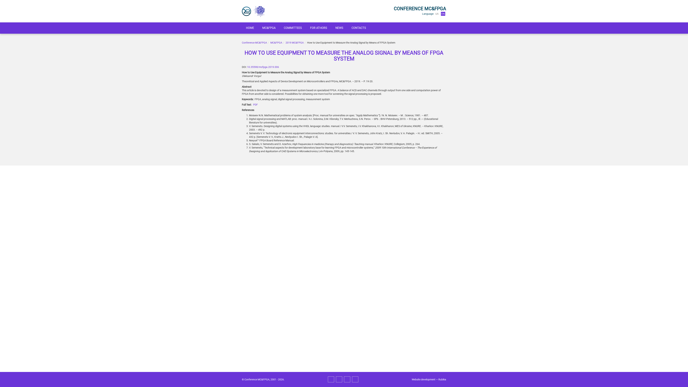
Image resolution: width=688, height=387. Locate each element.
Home (250, 28)
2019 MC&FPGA (295, 42)
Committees (293, 28)
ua (437, 13)
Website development (423, 379)
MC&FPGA (269, 28)
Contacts (359, 28)
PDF (255, 104)
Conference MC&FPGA (254, 42)
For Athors (318, 28)
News (339, 28)
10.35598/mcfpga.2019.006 (263, 67)
